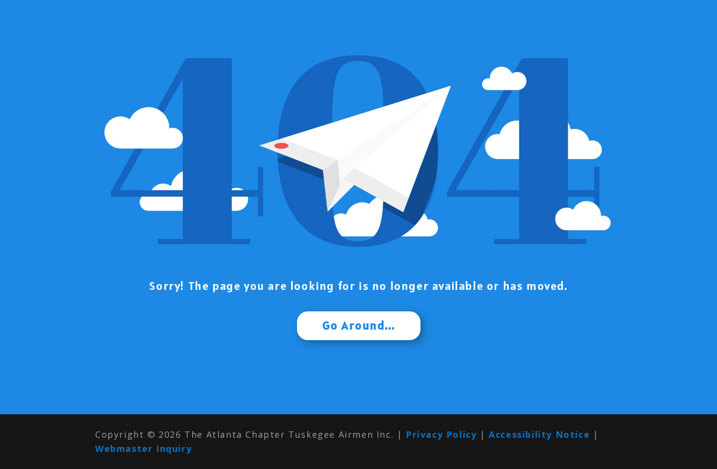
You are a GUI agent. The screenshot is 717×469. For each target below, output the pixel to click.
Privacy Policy (441, 434)
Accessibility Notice (539, 434)
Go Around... (358, 325)
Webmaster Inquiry (143, 448)
